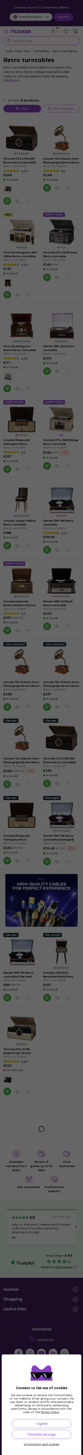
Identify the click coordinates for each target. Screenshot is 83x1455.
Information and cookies (41, 1444)
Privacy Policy (50, 1412)
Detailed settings (41, 1434)
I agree (41, 1423)
